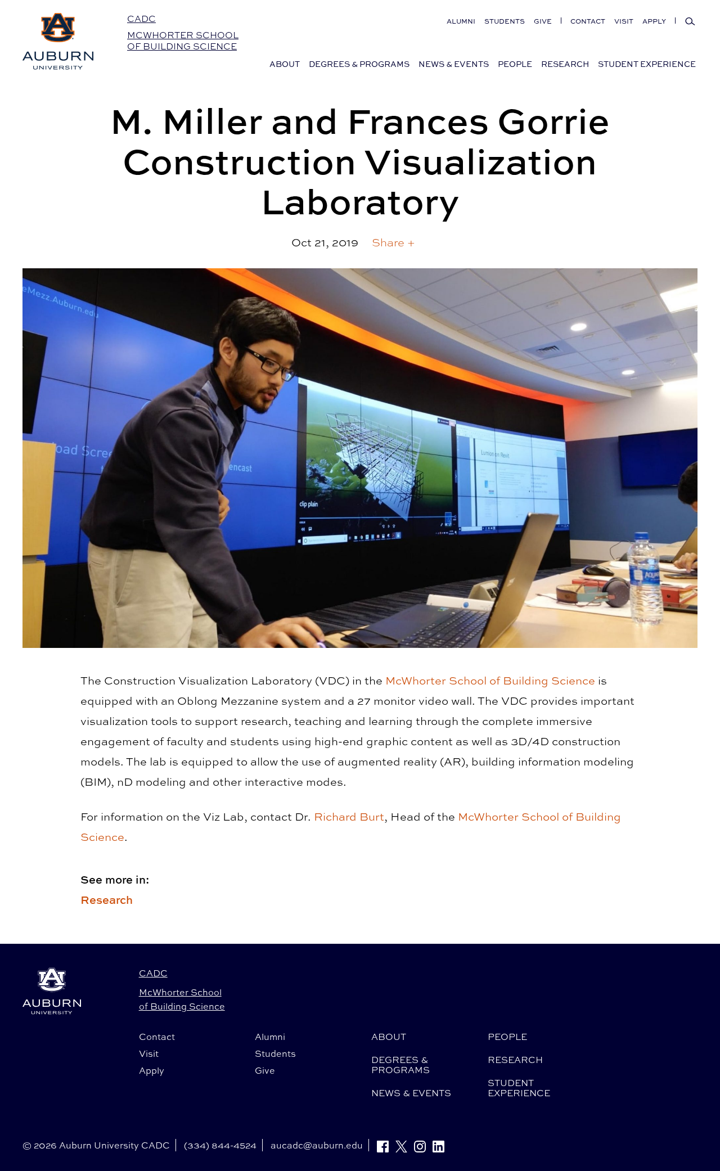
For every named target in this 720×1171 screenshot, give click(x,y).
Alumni (461, 21)
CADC (141, 18)
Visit (623, 21)
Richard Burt (349, 816)
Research (106, 899)
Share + (393, 242)
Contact (587, 21)
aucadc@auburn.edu (317, 1145)
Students (504, 21)
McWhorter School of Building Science (182, 40)
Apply (654, 21)
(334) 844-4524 (220, 1145)
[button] (393, 242)
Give (543, 21)
